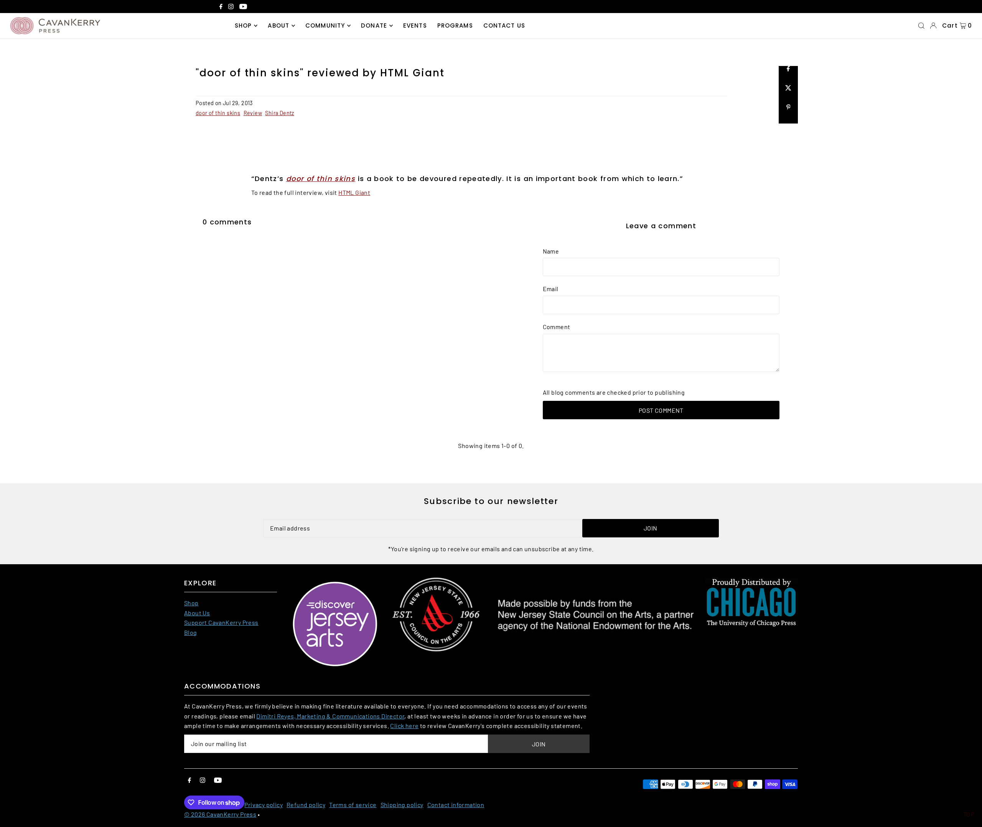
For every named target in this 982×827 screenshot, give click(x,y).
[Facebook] (220, 7)
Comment (556, 326)
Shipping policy (402, 804)
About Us (197, 612)
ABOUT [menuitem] (278, 25)
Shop (191, 602)
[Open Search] (921, 26)
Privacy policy (263, 804)
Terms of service (352, 804)
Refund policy (306, 804)
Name (551, 251)
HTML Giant (354, 192)
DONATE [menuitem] (374, 25)
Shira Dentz (279, 113)
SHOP (243, 25)
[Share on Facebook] (788, 75)
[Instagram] (231, 7)
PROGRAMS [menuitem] (455, 25)
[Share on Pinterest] (788, 114)
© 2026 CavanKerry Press (220, 814)
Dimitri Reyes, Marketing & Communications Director (330, 716)
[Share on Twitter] (788, 94)
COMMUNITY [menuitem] (325, 25)
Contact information (455, 804)
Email (551, 288)
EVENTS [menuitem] (415, 25)
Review (253, 113)
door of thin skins (218, 113)
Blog (190, 632)
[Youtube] (243, 7)
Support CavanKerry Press (221, 622)
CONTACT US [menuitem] (504, 25)
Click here (404, 725)
